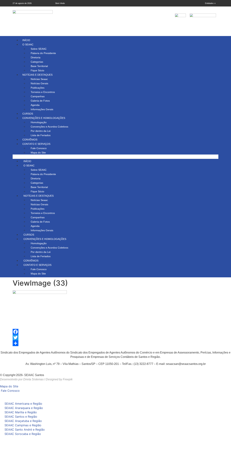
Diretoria (35, 57)
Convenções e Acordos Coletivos (49, 126)
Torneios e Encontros (43, 92)
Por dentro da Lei (41, 130)
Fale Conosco (39, 148)
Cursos (27, 113)
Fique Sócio (37, 70)
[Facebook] (115, 332)
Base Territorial (39, 66)
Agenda (35, 105)
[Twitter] (115, 337)
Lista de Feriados (41, 135)
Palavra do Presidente (43, 53)
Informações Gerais (42, 109)
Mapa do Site (38, 152)
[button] (115, 157)
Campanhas (38, 96)
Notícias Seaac (39, 79)
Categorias (37, 61)
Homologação (39, 122)
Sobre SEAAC (39, 48)
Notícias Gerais (39, 83)
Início (26, 40)
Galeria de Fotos (40, 100)
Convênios (29, 139)
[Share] (115, 343)
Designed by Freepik (59, 379)
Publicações (37, 87)
